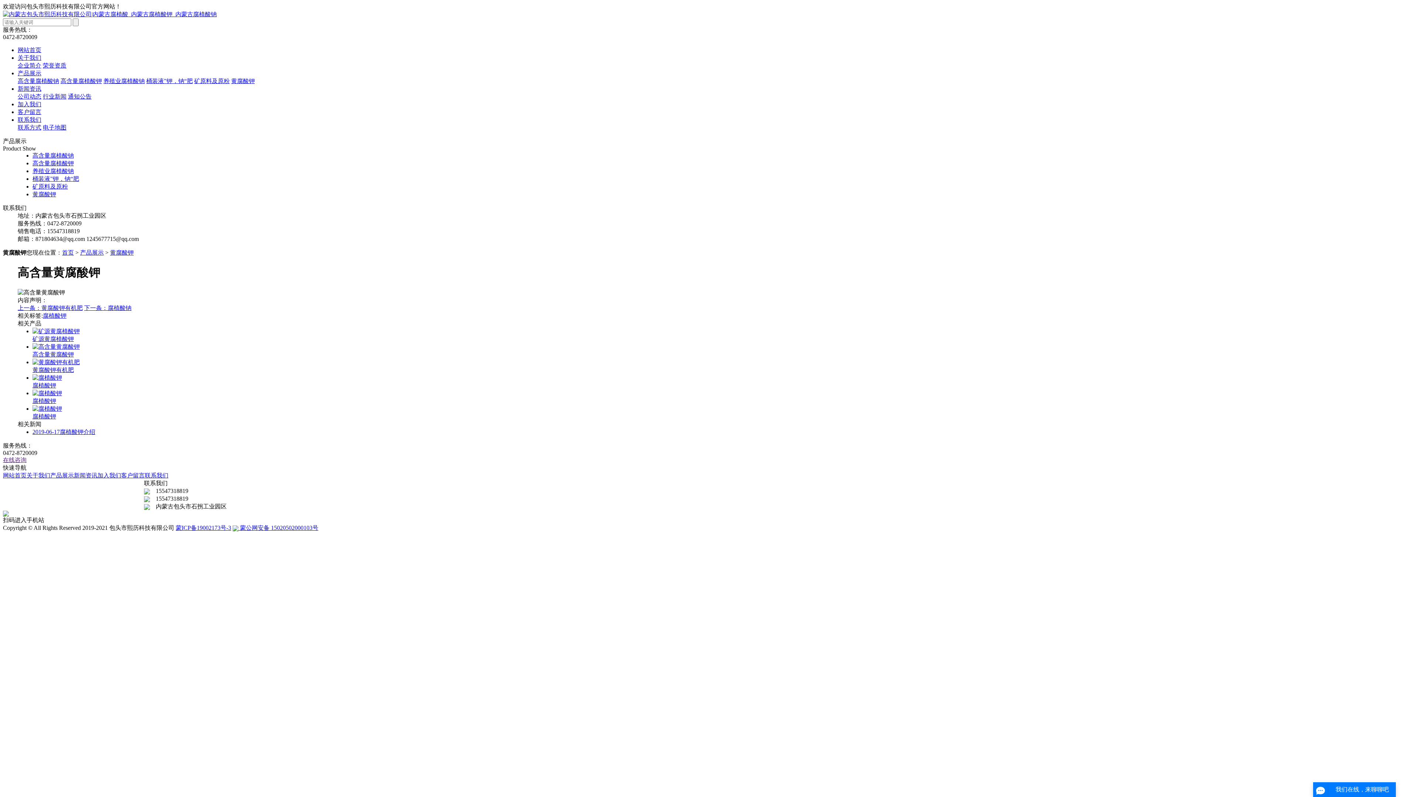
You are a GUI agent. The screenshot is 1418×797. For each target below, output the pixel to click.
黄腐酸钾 (243, 81)
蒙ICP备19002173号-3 (203, 528)
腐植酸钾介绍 (63, 432)
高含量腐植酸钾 (81, 81)
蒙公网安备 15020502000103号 (278, 528)
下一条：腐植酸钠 (107, 308)
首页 (68, 252)
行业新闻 (54, 96)
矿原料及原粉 (212, 81)
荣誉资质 (54, 65)
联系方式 (29, 127)
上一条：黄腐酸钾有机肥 (50, 308)
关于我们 (29, 58)
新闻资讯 (29, 89)
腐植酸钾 (54, 316)
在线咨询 (15, 460)
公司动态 (29, 96)
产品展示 (29, 73)
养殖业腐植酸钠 (124, 81)
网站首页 (29, 50)
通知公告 (80, 96)
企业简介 (29, 65)
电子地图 (54, 127)
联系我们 (29, 120)
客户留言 (29, 112)
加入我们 (29, 104)
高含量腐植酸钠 (38, 81)
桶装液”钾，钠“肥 (169, 81)
